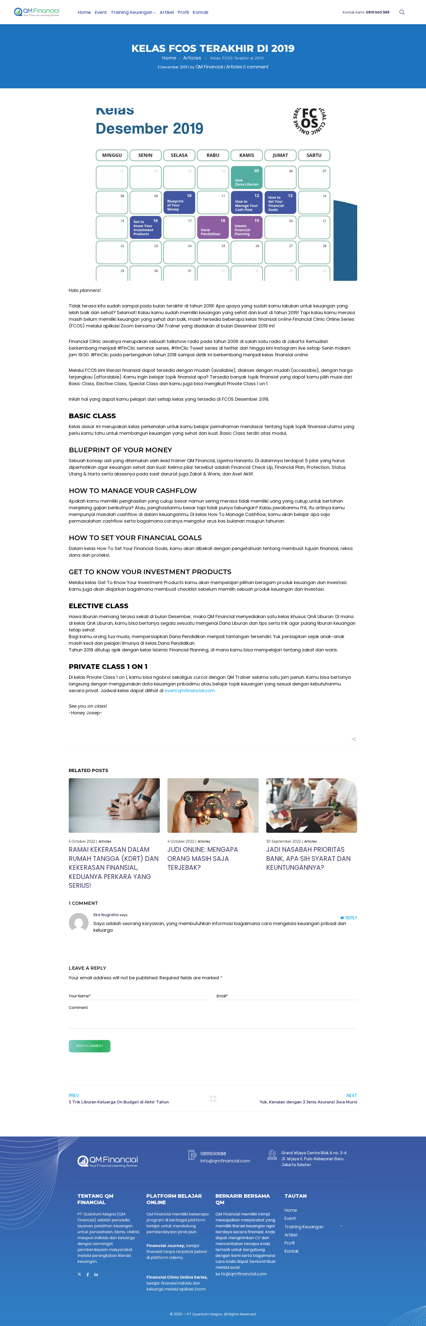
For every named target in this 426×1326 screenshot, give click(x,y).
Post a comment (89, 1046)
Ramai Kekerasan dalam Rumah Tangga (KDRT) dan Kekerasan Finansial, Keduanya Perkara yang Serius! (114, 867)
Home (84, 12)
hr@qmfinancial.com (244, 1274)
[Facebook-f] (88, 1275)
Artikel (167, 12)
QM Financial (209, 67)
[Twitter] (79, 1275)
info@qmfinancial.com (225, 1161)
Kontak (201, 12)
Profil (183, 12)
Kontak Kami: (366, 12)
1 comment (256, 67)
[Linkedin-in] (96, 1275)
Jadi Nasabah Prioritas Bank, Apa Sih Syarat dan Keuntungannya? (308, 858)
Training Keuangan (131, 12)
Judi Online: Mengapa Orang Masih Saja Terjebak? (202, 858)
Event (101, 12)
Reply (351, 918)
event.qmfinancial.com (190, 690)
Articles (192, 58)
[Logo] (36, 12)
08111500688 (213, 1154)
